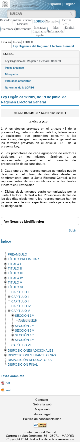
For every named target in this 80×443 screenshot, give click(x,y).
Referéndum (23, 29)
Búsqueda (11, 74)
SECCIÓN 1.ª (24, 315)
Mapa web (42, 409)
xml (8, 390)
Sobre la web (42, 404)
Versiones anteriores (18, 81)
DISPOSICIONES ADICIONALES (30, 350)
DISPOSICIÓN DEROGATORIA (30, 360)
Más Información (56, 29)
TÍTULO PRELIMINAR (23, 259)
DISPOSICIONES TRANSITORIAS (32, 355)
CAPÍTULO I (20, 292)
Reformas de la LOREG (19, 87)
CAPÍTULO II (20, 296)
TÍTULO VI (15, 287)
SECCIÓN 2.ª (24, 326)
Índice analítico (14, 67)
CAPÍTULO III (20, 301)
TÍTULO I (14, 264)
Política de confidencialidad (42, 419)
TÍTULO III (15, 273)
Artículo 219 (27, 320)
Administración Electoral (22, 22)
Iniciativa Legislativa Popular (39, 31)
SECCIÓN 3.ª (24, 330)
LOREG (39, 21)
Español (54, 4)
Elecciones (8, 29)
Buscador (6, 20)
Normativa (52, 21)
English (70, 4)
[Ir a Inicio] (20, 4)
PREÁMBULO (17, 254)
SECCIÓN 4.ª (24, 335)
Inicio (17, 42)
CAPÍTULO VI (21, 345)
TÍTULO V (15, 282)
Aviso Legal (42, 414)
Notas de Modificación (24, 221)
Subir (72, 230)
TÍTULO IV (15, 278)
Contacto (41, 399)
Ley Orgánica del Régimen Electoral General (33, 61)
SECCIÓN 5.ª (24, 340)
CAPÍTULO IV (21, 306)
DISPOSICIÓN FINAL (23, 364)
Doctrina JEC (65, 22)
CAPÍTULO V (20, 310)
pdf (8, 383)
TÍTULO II (15, 268)
